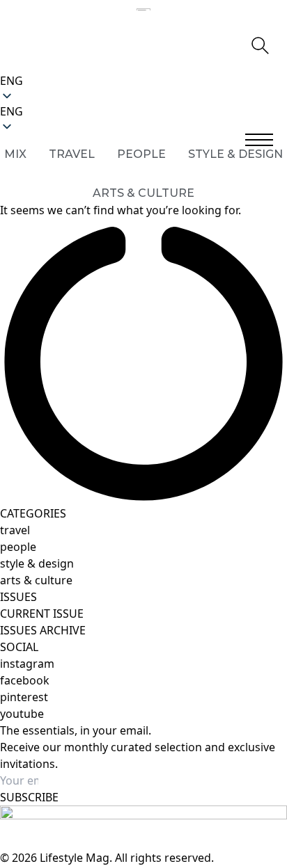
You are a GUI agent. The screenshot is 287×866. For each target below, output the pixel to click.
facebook (24, 680)
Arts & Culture (143, 193)
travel (15, 530)
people (18, 546)
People (141, 154)
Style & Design (235, 154)
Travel (72, 154)
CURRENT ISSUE (42, 613)
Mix (15, 154)
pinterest (24, 697)
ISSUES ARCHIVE (43, 630)
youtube (22, 713)
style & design (37, 563)
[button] (143, 111)
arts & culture (36, 580)
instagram (27, 663)
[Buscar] (259, 44)
